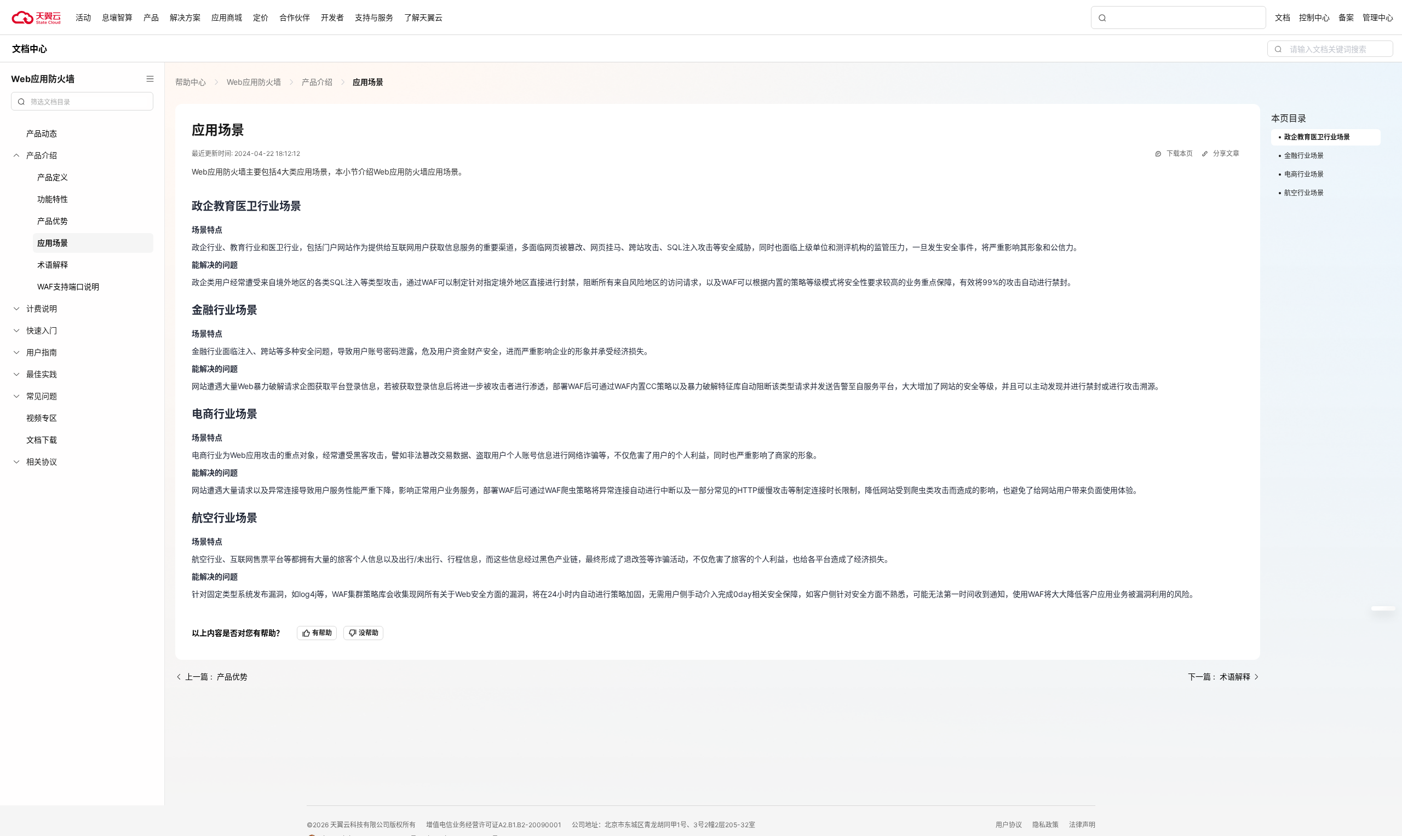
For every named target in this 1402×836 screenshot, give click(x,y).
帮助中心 (191, 81)
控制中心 (1314, 17)
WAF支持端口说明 (68, 286)
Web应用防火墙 (254, 81)
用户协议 (1010, 825)
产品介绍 (317, 81)
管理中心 (1378, 17)
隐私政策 (1046, 825)
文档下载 (41, 439)
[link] (191, 81)
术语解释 (52, 264)
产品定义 (52, 177)
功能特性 (52, 199)
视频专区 (41, 417)
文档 (1282, 17)
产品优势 (52, 220)
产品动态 (41, 133)
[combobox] (82, 101)
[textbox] (89, 102)
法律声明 (1082, 825)
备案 (1346, 17)
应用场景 (52, 242)
